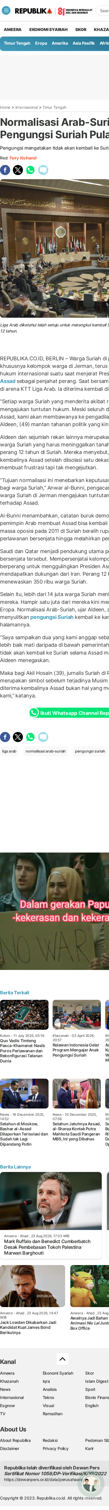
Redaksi (50, 1440)
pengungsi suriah (90, 751)
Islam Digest (96, 1381)
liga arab (9, 751)
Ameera (7, 1373)
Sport (90, 1389)
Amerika (60, 43)
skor (80, 29)
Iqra (46, 1381)
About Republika (15, 1440)
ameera (13, 29)
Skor (89, 1373)
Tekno (48, 1397)
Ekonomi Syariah (48, 29)
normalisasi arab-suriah (46, 751)
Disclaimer (9, 1448)
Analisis (50, 1389)
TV (3, 1413)
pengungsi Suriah (52, 617)
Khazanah (9, 1381)
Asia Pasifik (84, 43)
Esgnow (7, 1405)
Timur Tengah (17, 43)
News (5, 1389)
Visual (48, 1405)
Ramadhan (52, 1413)
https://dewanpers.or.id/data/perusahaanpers (47, 1479)
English (92, 1405)
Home (5, 107)
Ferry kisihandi (23, 157)
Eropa (41, 43)
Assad (8, 381)
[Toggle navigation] (6, 10)
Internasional (26, 107)
